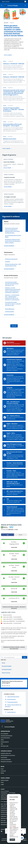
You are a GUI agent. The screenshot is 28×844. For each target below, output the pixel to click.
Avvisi (2, 769)
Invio (25, 657)
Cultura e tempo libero (6, 759)
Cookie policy (4, 816)
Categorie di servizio (6, 751)
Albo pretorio (4, 822)
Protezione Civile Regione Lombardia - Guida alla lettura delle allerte (14, 647)
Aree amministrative (5, 737)
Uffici (2, 744)
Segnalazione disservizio (6, 810)
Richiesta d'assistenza (5, 812)
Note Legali (3, 820)
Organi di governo (5, 742)
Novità (2, 766)
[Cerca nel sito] (25, 5)
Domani (20, 534)
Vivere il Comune (5, 778)
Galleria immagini (5, 780)
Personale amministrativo (6, 735)
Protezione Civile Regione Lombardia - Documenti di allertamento (14, 607)
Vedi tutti (14, 326)
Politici (2, 739)
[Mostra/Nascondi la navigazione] (1, 5)
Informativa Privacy (5, 818)
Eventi (2, 782)
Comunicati (3, 771)
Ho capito (12, 839)
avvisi (4, 61)
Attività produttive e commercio (8, 755)
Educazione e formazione (6, 761)
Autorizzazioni (4, 757)
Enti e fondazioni (4, 733)
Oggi (8, 534)
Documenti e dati (4, 746)
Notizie (2, 773)
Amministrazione (5, 731)
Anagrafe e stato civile (6, 753)
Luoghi (2, 784)
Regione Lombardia (5, 1)
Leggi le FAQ (3, 806)
